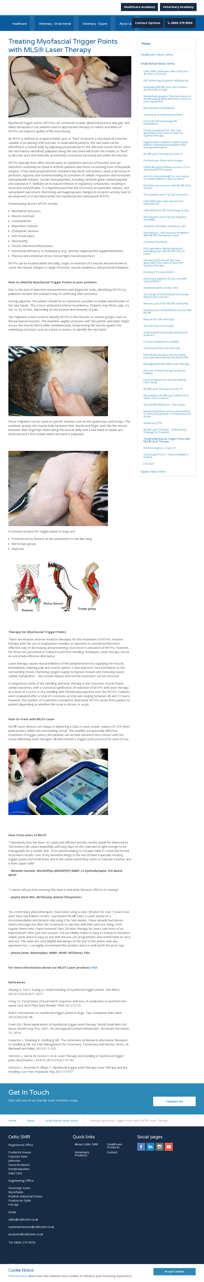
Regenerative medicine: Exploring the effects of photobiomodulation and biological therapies (165, 144)
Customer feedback (155, 242)
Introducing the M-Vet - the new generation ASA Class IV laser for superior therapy (163, 132)
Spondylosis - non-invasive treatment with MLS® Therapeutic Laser (166, 234)
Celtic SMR (23, 8)
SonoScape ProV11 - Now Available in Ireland (165, 456)
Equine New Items (153, 471)
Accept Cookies (174, 1271)
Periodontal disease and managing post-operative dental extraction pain (165, 356)
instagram (160, 1147)
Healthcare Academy (139, 7)
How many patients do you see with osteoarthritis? (164, 280)
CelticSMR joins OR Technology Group (166, 210)
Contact (112, 1152)
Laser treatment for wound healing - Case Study (165, 381)
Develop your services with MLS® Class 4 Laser (167, 187)
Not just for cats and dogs (158, 319)
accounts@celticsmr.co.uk (25, 1234)
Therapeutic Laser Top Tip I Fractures (165, 194)
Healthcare (19, 24)
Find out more (17, 1276)
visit (94, 967)
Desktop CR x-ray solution (159, 272)
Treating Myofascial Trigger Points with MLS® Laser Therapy (166, 440)
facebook (141, 1147)
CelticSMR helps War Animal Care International (163, 202)
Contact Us (174, 1101)
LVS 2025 (148, 463)
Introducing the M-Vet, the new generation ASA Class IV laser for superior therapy (163, 262)
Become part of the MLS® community (165, 303)
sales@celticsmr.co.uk (23, 1219)
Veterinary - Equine (95, 24)
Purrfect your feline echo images (163, 160)
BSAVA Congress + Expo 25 (159, 448)
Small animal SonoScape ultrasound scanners (165, 334)
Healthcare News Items (156, 54)
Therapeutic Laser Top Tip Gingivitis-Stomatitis (165, 218)
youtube (169, 1147)
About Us (125, 24)
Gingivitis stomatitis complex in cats (164, 226)
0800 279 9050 (181, 23)
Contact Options (147, 23)
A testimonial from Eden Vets (160, 287)
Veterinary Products (82, 1154)
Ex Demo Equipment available (161, 341)
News (146, 43)
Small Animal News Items (157, 63)
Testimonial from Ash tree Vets (161, 348)
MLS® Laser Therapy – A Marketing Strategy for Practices (164, 431)
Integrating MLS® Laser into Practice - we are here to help (165, 88)
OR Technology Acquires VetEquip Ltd (165, 80)
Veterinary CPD (152, 423)
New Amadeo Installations (159, 108)
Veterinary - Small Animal (55, 24)
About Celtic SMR (86, 1144)
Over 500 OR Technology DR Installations (160, 122)
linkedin (150, 1147)
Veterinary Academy (178, 7)
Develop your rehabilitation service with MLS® (167, 311)
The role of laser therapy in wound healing (164, 372)
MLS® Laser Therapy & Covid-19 (162, 154)
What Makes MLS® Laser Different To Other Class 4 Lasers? (166, 397)
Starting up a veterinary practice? (163, 114)
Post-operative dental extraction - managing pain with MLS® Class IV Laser (164, 251)
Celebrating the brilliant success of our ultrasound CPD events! (166, 168)
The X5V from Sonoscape (158, 326)
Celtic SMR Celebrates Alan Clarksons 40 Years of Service (165, 72)
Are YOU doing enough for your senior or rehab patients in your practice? (166, 177)
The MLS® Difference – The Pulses (164, 404)
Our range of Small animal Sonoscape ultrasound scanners (166, 295)
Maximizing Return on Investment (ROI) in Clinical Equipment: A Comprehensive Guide (167, 413)
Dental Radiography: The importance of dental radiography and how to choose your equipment (167, 98)
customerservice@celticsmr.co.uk (31, 1227)
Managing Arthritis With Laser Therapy (166, 364)
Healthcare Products (114, 1146)
